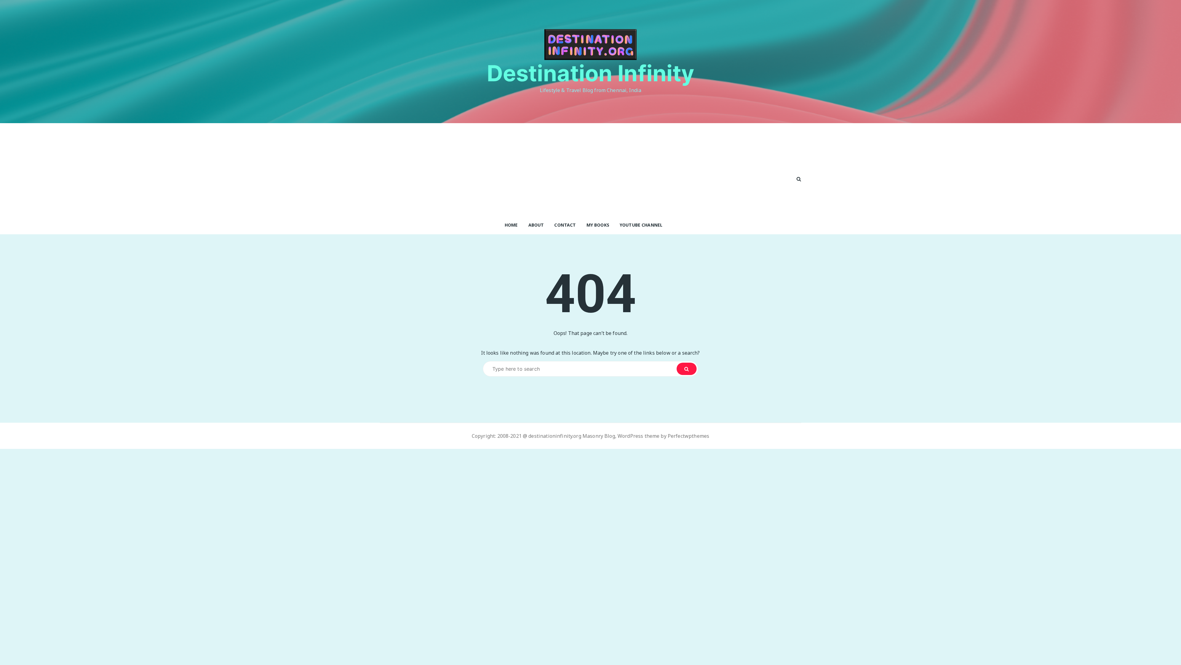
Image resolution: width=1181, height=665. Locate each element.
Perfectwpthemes (688, 436)
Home (511, 225)
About (536, 225)
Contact (565, 225)
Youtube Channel (641, 225)
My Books (598, 225)
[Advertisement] (583, 169)
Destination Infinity (590, 73)
